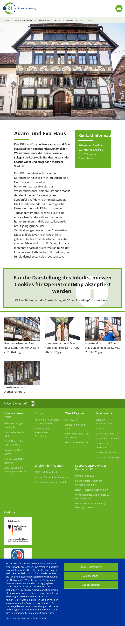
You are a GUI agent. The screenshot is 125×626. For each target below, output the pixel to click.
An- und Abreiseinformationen (51, 477)
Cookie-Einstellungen (90, 566)
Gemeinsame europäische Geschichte (42, 432)
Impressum (39, 618)
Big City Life (71, 419)
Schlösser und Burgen (108, 457)
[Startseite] (19, 8)
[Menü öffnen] (119, 8)
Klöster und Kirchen (106, 452)
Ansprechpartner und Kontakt (51, 482)
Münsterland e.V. (84, 475)
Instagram (33, 403)
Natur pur (101, 428)
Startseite (8, 20)
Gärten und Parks (105, 433)
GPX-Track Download (46, 472)
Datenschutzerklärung (18, 618)
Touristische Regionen (77, 442)
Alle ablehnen (90, 575)
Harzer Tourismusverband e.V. (91, 489)
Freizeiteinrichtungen (107, 438)
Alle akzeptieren (91, 584)
